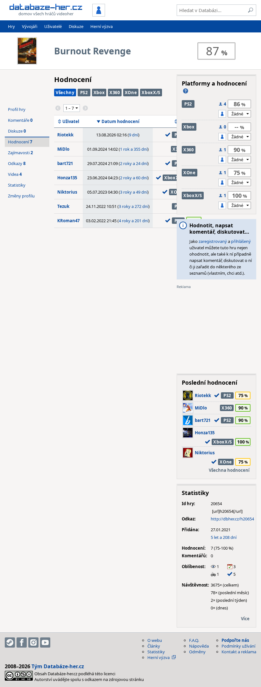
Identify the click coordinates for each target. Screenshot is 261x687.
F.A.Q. (194, 640)
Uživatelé (53, 26)
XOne (131, 92)
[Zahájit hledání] (250, 10)
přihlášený (241, 241)
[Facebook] (22, 642)
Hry (11, 26)
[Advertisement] (216, 329)
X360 (114, 92)
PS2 (84, 92)
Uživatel (70, 121)
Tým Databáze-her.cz (58, 666)
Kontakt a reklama (239, 652)
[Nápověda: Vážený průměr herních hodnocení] (185, 91)
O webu (154, 640)
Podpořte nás (235, 640)
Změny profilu (21, 196)
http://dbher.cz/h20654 (232, 519)
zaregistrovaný (213, 241)
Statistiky (16, 185)
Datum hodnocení (120, 121)
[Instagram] (33, 642)
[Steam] (10, 642)
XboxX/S (151, 92)
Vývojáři (29, 26)
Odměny (197, 652)
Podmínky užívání (238, 646)
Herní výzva (101, 26)
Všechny (65, 92)
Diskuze (76, 26)
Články (153, 646)
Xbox (99, 92)
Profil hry (16, 109)
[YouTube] (45, 642)
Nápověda (199, 646)
